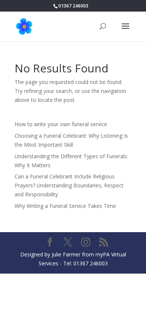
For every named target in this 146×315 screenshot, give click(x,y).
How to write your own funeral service (61, 124)
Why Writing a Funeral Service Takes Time (65, 205)
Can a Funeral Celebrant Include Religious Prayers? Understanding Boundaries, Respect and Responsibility (69, 185)
